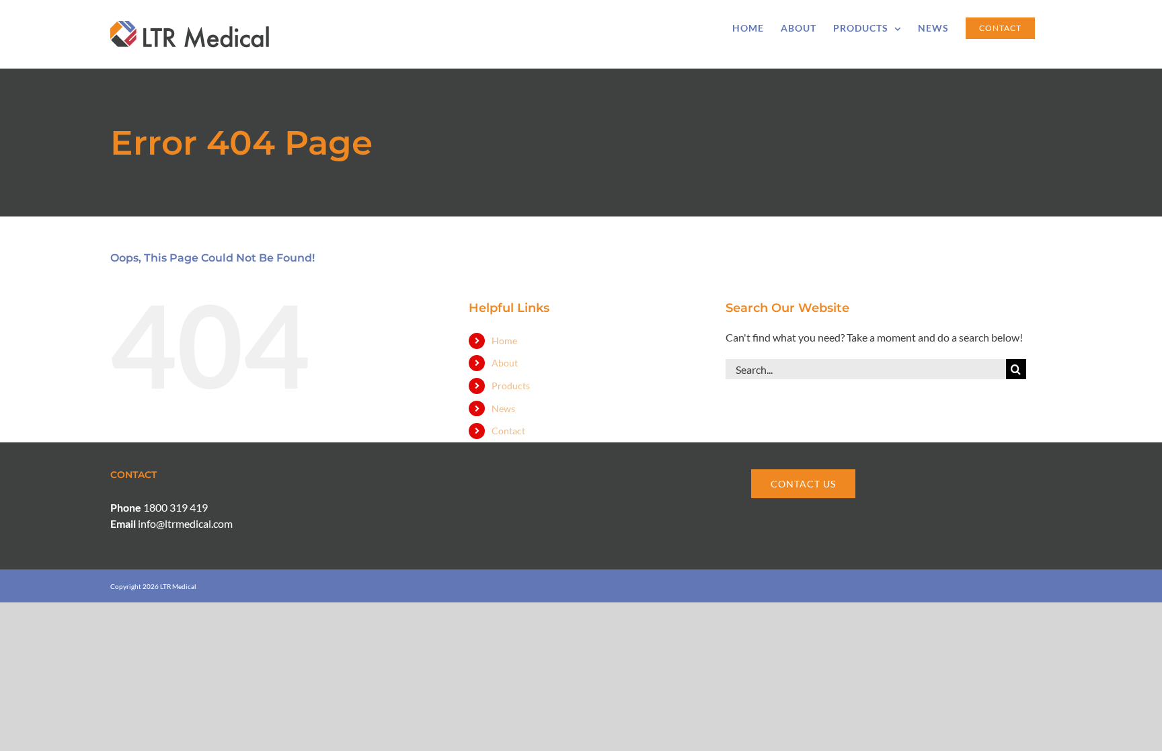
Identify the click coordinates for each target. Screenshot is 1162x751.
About (505, 362)
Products (511, 385)
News (503, 408)
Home (504, 340)
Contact (508, 430)
